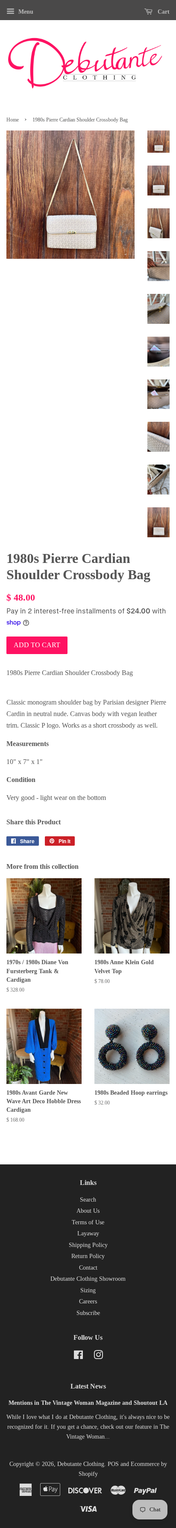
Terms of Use (88, 1222)
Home (12, 120)
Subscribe (88, 1313)
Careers (88, 1301)
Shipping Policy (88, 1245)
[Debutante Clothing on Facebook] (78, 1356)
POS (113, 1464)
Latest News (88, 1386)
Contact (88, 1267)
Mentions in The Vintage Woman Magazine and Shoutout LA (88, 1403)
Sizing (88, 1290)
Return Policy (88, 1256)
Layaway (88, 1233)
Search (88, 1199)
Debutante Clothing (80, 1464)
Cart (163, 12)
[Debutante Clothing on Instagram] (98, 1356)
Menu (25, 12)
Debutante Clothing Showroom (88, 1279)
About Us (88, 1211)
